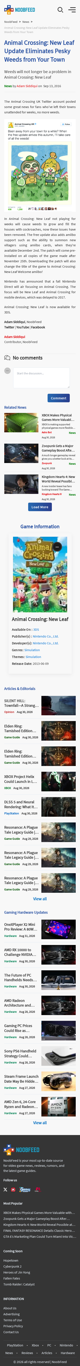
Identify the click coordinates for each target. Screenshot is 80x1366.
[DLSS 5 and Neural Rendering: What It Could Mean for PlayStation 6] (58, 815)
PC (49, 1345)
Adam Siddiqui (27, 86)
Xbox (35, 1345)
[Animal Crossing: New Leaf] (40, 611)
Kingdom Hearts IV (52, 494)
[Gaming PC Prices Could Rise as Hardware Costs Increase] (58, 1039)
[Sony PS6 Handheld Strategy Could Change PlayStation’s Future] (58, 1064)
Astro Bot (47, 432)
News (25, 22)
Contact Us (11, 1332)
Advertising (11, 1314)
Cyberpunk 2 (12, 1266)
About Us (9, 1308)
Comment (58, 398)
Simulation (32, 650)
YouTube (22, 327)
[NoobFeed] (19, 9)
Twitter (9, 327)
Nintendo (66, 1345)
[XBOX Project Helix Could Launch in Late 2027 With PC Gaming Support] (58, 790)
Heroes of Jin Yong (16, 1272)
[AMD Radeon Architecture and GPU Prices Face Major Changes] (58, 1014)
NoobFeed (10, 22)
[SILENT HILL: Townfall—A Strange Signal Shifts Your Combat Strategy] (58, 714)
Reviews (27, 1353)
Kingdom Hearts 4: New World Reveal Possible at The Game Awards (58, 481)
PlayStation (15, 1345)
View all (40, 898)
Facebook (38, 327)
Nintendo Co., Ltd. (46, 636)
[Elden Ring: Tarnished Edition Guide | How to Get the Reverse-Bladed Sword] (58, 739)
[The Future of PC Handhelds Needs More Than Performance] (58, 989)
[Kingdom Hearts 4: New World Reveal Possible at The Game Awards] (21, 492)
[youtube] (13, 1189)
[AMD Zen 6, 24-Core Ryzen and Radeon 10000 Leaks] (58, 1115)
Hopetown (10, 1260)
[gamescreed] (25, 1189)
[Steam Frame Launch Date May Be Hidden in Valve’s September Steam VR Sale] (58, 1090)
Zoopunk (47, 463)
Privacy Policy (13, 1326)
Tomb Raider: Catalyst (19, 1284)
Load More (40, 507)
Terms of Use (12, 1320)
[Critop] (38, 1189)
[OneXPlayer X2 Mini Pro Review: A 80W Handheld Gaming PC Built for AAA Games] (58, 938)
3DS (36, 629)
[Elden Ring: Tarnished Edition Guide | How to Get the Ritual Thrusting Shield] (58, 765)
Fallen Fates (11, 1278)
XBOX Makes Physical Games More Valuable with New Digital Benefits (57, 421)
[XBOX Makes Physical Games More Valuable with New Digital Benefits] (21, 431)
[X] (5, 1189)
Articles (47, 1353)
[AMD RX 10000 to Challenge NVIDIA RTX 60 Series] (58, 963)
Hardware (68, 1353)
